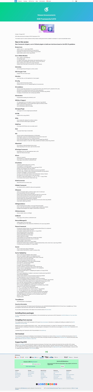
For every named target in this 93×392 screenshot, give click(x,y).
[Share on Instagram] (56, 383)
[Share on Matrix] (37, 383)
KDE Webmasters (24, 388)
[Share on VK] (54, 383)
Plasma (16, 371)
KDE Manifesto (68, 377)
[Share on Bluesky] (40, 383)
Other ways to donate (30, 366)
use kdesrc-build (66, 326)
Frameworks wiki (63, 337)
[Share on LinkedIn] (44, 383)
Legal (77, 388)
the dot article (48, 309)
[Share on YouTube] (50, 383)
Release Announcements (46, 15)
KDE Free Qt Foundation (70, 374)
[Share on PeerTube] (52, 383)
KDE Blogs (42, 373)
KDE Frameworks (18, 374)
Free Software (21, 344)
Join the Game (32, 348)
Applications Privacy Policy (58, 378)
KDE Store (68, 371)
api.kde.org (43, 330)
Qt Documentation (31, 373)
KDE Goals (29, 374)
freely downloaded (44, 322)
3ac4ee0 (17, 389)
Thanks (42, 378)
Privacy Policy (56, 377)
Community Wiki (56, 371)
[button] (73, 1)
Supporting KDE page (57, 346)
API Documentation (31, 371)
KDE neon (16, 377)
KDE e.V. (67, 373)
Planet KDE (42, 374)
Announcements (43, 371)
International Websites (70, 378)
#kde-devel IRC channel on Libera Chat (28, 338)
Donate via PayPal (37, 364)
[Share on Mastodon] (39, 383)
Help (54, 373)
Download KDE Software (58, 374)
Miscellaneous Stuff (44, 377)
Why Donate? (34, 361)
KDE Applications (18, 373)
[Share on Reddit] (46, 383)
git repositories (58, 336)
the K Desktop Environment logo (54, 388)
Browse (62, 366)
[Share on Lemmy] (48, 383)
